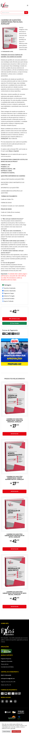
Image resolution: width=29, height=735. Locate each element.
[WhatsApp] (15, 701)
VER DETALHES (14, 433)
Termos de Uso (4, 664)
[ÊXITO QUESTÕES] (5, 5)
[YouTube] (11, 701)
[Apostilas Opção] (14, 352)
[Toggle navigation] (27, 5)
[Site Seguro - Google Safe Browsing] (10, 712)
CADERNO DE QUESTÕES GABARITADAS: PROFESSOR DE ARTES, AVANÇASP (14, 535)
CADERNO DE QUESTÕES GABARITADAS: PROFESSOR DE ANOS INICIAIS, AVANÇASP (14, 593)
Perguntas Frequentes (6, 658)
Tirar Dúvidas (15, 323)
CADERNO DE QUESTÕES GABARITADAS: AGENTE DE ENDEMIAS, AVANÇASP (14, 420)
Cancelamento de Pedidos (7, 667)
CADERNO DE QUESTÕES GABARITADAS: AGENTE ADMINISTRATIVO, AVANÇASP (14, 478)
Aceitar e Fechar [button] (16, 731)
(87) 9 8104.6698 (6, 675)
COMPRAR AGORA (15, 319)
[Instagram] (6, 701)
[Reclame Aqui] (19, 717)
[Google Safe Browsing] (20, 712)
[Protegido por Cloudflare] (12, 717)
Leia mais (12, 728)
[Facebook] (2, 701)
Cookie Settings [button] (6, 731)
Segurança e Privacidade (6, 661)
